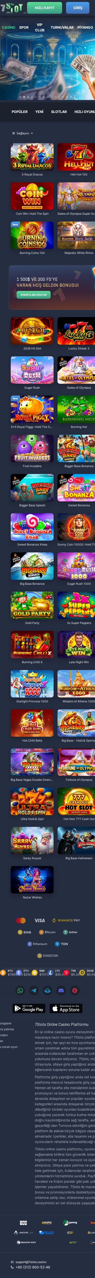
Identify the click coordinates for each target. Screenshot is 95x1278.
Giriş (77, 8)
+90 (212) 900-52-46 (33, 1267)
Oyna (32, 168)
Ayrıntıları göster (33, 294)
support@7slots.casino (31, 1262)
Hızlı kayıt (44, 8)
